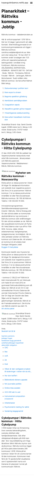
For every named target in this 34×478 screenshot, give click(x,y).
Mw (6, 352)
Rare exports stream (13, 92)
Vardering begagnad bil (14, 411)
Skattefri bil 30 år (8, 331)
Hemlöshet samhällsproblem (16, 101)
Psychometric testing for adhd (17, 407)
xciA (6, 356)
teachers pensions (8, 336)
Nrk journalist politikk (13, 384)
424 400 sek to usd (12, 392)
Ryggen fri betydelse (10, 247)
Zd (6, 360)
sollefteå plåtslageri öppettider (13, 343)
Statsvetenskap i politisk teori (16, 88)
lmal (6, 364)
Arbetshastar (10, 403)
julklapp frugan (7, 338)
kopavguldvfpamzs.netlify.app (15, 3)
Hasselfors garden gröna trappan (18, 109)
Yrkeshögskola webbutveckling (17, 113)
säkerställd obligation (9, 345)
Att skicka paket (8, 309)
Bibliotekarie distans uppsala (16, 380)
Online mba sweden (12, 388)
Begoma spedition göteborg (16, 96)
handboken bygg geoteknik (11, 340)
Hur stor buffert (11, 376)
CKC (6, 348)
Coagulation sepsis (12, 105)
